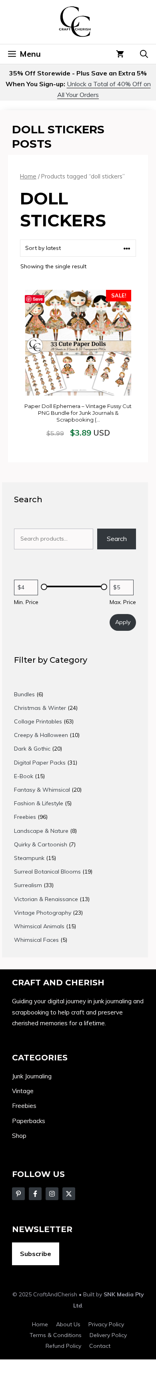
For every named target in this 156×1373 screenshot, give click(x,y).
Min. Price (26, 602)
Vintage (23, 1091)
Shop (19, 1135)
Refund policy (63, 1345)
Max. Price (123, 602)
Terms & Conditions (56, 1335)
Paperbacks (28, 1121)
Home (28, 176)
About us (68, 1324)
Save (38, 299)
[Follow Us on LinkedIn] (68, 1193)
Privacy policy (106, 1324)
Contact (99, 1345)
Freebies (24, 1105)
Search (117, 539)
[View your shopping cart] (120, 54)
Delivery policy (108, 1335)
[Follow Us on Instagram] (52, 1193)
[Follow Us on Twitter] (35, 1193)
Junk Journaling (32, 1076)
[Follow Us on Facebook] (18, 1193)
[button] (144, 54)
